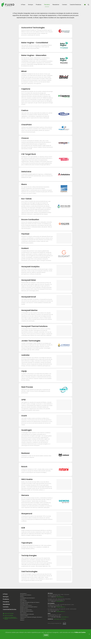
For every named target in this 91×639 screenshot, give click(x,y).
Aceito (46, 635)
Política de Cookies (80, 632)
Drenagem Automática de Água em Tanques (29, 602)
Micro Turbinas (23, 612)
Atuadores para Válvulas (25, 595)
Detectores (22, 599)
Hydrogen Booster (24, 603)
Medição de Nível (24, 608)
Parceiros (47, 4)
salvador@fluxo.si (65, 617)
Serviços (30, 4)
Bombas (22, 596)
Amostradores (23, 593)
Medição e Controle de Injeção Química (28, 606)
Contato (64, 4)
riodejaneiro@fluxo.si (60, 607)
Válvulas (22, 620)
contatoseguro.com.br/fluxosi (59, 619)
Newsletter (56, 4)
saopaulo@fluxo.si (60, 596)
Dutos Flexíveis (23, 600)
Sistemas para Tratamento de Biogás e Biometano (31, 617)
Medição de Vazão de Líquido (26, 611)
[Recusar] (89, 634)
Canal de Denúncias (75, 4)
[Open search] (88, 4)
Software (22, 618)
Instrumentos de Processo (25, 605)
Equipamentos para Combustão (27, 614)
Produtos (38, 4)
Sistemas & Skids (24, 615)
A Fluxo (23, 4)
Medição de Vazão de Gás (25, 609)
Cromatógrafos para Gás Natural (27, 598)
